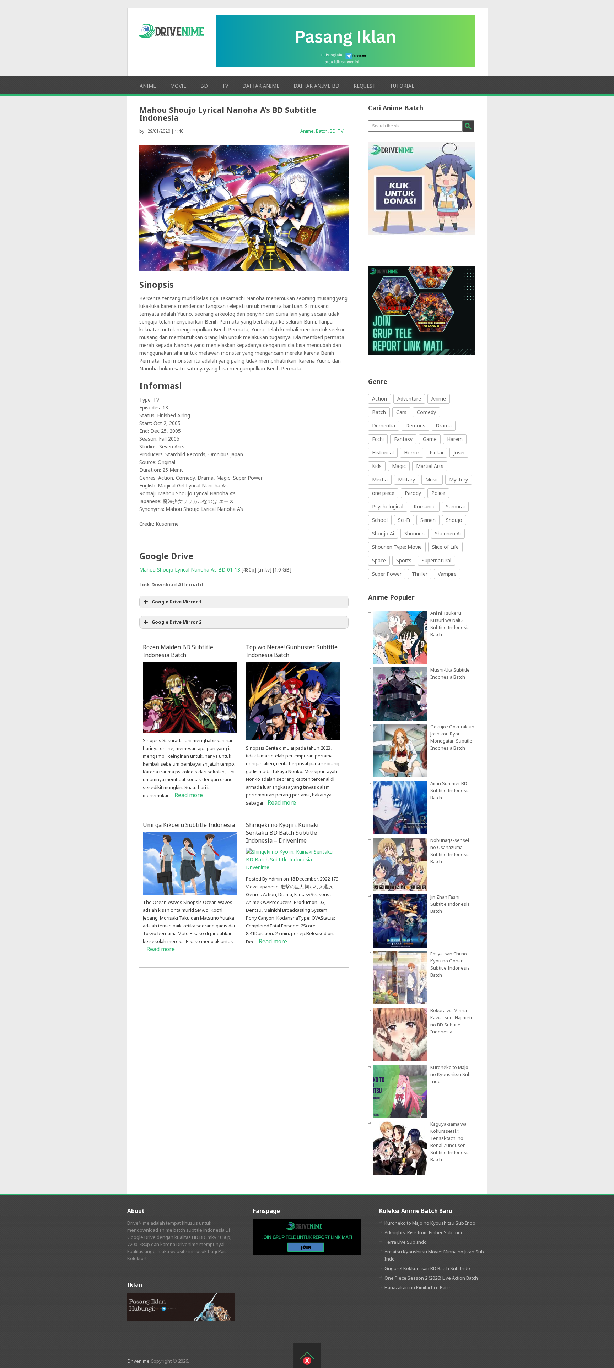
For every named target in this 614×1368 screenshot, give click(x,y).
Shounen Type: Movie (397, 547)
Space (379, 560)
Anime (148, 85)
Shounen (414, 533)
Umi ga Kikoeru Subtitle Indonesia (189, 825)
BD (204, 85)
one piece (383, 493)
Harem (455, 439)
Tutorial (402, 85)
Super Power (387, 573)
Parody (413, 493)
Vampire (447, 573)
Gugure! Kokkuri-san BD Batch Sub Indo (427, 1268)
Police (438, 493)
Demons (415, 425)
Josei (458, 452)
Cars (401, 412)
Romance (425, 506)
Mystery (458, 479)
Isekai (436, 452)
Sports (403, 560)
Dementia (383, 425)
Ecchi (378, 439)
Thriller (419, 573)
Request (365, 85)
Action (379, 398)
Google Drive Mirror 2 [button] (176, 622)
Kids (377, 466)
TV (225, 85)
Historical (383, 452)
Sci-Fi (404, 520)
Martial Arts (429, 466)
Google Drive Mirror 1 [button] (176, 602)
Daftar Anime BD (316, 85)
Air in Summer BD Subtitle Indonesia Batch (450, 790)
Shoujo (454, 520)
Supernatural (436, 560)
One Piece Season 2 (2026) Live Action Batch (431, 1278)
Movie (178, 85)
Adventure (409, 398)
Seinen (428, 520)
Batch (322, 131)
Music (432, 479)
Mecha (380, 479)
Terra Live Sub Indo (405, 1242)
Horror (411, 452)
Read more (188, 795)
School (380, 520)
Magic (399, 466)
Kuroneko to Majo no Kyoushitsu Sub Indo (450, 1074)
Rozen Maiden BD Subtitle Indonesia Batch (178, 651)
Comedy (426, 412)
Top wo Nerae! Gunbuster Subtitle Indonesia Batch (292, 651)
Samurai (455, 506)
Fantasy (403, 439)
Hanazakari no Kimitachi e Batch (418, 1287)
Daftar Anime (260, 85)
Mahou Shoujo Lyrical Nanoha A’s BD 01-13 (189, 569)
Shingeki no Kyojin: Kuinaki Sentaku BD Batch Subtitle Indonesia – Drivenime (282, 832)
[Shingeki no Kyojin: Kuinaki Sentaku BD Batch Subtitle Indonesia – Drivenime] (293, 867)
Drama (444, 425)
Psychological (387, 506)
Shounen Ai (448, 533)
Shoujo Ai (383, 533)
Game (430, 439)
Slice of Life (445, 547)
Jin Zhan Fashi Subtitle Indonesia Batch (450, 904)
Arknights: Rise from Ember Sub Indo (424, 1232)
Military (406, 479)
